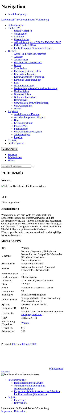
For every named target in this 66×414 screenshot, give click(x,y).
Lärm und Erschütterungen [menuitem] (27, 79)
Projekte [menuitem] (18, 137)
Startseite (12, 154)
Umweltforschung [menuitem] (23, 105)
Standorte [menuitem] (19, 36)
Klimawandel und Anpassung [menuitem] (29, 77)
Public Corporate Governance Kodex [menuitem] (33, 48)
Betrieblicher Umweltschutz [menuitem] (28, 62)
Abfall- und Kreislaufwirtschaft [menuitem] (30, 53)
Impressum (19, 400)
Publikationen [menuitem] (21, 128)
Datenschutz (20, 403)
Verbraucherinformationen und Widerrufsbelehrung (29, 387)
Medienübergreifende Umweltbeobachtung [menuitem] (36, 88)
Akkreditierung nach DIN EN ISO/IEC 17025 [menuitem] (37, 42)
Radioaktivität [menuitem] (21, 100)
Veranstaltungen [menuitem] (22, 134)
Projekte (12, 397)
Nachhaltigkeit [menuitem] (21, 91)
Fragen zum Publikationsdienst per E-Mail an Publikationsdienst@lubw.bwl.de (37, 393)
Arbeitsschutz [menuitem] (21, 59)
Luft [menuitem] (16, 82)
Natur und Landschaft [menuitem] (25, 97)
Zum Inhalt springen (18, 14)
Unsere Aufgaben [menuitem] (23, 30)
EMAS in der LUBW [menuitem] (25, 45)
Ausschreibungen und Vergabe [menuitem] (29, 117)
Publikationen (15, 157)
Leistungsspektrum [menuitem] (23, 123)
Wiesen (11, 160)
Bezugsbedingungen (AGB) (28, 382)
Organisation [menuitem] (20, 33)
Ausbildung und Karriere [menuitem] (26, 114)
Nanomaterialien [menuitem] (22, 94)
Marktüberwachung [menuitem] (24, 85)
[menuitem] (15, 25)
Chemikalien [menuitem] (20, 68)
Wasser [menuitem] (17, 108)
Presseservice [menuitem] (21, 125)
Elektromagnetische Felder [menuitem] (27, 71)
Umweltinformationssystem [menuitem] (28, 131)
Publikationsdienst (17, 379)
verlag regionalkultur (31, 314)
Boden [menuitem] (17, 65)
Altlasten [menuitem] (18, 56)
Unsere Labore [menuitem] (21, 39)
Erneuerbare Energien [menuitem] (25, 74)
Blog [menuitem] (16, 120)
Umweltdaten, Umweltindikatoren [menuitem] (31, 102)
